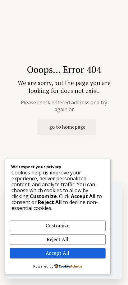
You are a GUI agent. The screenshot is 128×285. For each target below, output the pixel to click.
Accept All (57, 252)
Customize (57, 225)
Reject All (57, 239)
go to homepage (67, 126)
